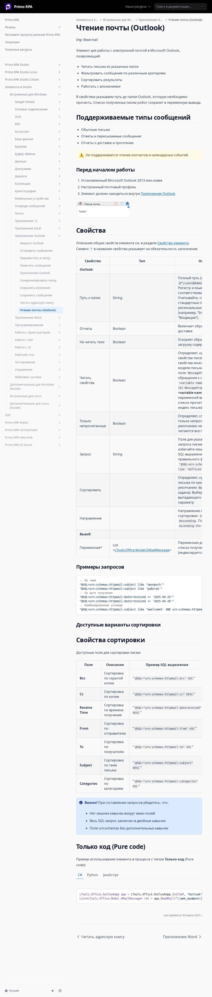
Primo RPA (12, 20)
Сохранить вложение (35, 288)
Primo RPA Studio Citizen (22, 79)
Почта (19, 213)
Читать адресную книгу (37, 303)
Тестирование (25, 362)
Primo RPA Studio (17, 65)
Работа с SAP (24, 340)
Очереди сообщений (30, 206)
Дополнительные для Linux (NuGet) (29, 405)
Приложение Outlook (30, 236)
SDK (8, 415)
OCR (18, 117)
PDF (17, 124)
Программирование (29, 325)
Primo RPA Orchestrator (21, 430)
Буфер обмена (25, 154)
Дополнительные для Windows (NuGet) (32, 386)
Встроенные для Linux (26, 396)
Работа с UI (23, 347)
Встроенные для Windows (28, 94)
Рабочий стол (24, 355)
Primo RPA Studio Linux (21, 72)
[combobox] (180, 6)
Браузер (21, 146)
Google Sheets (25, 102)
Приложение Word (28, 317)
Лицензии (12, 42)
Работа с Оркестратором (32, 332)
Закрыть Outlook (31, 243)
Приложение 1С (26, 221)
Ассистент (22, 131)
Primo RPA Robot (16, 422)
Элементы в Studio (18, 87)
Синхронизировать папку (38, 280)
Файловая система (28, 377)
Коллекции (22, 184)
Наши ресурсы (136, 6)
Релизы (10, 27)
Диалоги (21, 176)
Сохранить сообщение (36, 295)
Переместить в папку (35, 258)
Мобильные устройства (32, 198)
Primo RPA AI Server (19, 445)
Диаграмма (23, 169)
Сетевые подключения (31, 109)
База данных (24, 139)
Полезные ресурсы (18, 49)
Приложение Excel (28, 228)
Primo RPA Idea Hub (19, 437)
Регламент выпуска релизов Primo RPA (32, 35)
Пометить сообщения (35, 265)
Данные (20, 161)
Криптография (25, 191)
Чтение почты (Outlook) (38, 310)
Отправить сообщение (36, 251)
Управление (24, 370)
